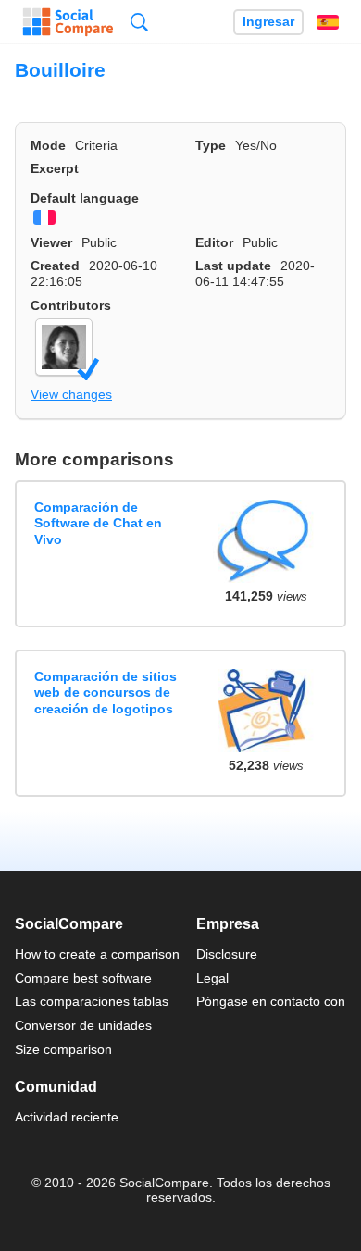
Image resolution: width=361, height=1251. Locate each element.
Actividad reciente (66, 1116)
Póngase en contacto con (270, 1001)
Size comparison (63, 1049)
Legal (212, 978)
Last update (233, 265)
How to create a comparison (97, 954)
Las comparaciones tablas (91, 1001)
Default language (85, 198)
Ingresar (268, 22)
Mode (48, 145)
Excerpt (55, 168)
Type (210, 145)
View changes (71, 394)
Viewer (51, 242)
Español (328, 22)
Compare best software (83, 978)
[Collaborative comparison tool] (68, 22)
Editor (214, 242)
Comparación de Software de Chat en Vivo (98, 523)
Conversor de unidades (83, 1025)
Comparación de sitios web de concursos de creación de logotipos (105, 692)
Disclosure (226, 954)
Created (55, 265)
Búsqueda (139, 22)
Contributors (71, 305)
